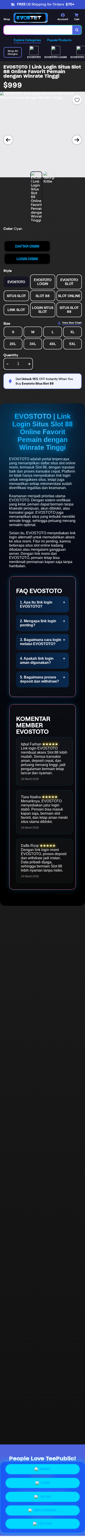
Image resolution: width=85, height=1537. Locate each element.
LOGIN (45, 1483)
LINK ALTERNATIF (45, 1508)
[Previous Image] (8, 139)
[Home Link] (31, 18)
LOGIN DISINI (27, 259)
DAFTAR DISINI (27, 246)
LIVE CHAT (45, 1522)
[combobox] (38, 30)
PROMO (45, 1470)
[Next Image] (77, 139)
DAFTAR (45, 1495)
